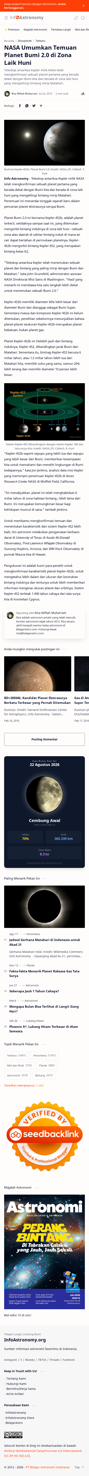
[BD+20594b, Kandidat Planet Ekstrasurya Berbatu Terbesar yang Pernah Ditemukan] (37, 674)
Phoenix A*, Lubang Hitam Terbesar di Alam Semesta (43, 1028)
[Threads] (54, 1360)
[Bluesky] (30, 1360)
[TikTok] (42, 1360)
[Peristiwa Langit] (61, 29)
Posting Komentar (44, 739)
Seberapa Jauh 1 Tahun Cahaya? (34, 991)
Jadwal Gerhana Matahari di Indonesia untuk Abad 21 (44, 942)
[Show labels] (24, 1085)
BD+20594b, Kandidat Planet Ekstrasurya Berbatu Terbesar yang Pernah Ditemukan (37, 700)
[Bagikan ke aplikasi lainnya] (40, 106)
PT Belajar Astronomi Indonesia (48, 1467)
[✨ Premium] (11, 29)
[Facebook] (69, 1360)
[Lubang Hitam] (35, 1021)
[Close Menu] (83, 6)
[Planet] (31, 965)
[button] (76, 18)
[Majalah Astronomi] (35, 29)
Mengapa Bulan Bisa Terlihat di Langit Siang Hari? (44, 1008)
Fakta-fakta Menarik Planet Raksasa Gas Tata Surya (44, 973)
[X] (21, 1360)
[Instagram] (10, 1360)
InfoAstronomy (16, 1413)
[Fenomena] (33, 934)
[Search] (83, 18)
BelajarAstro (14, 1423)
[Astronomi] (32, 985)
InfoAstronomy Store (20, 1418)
